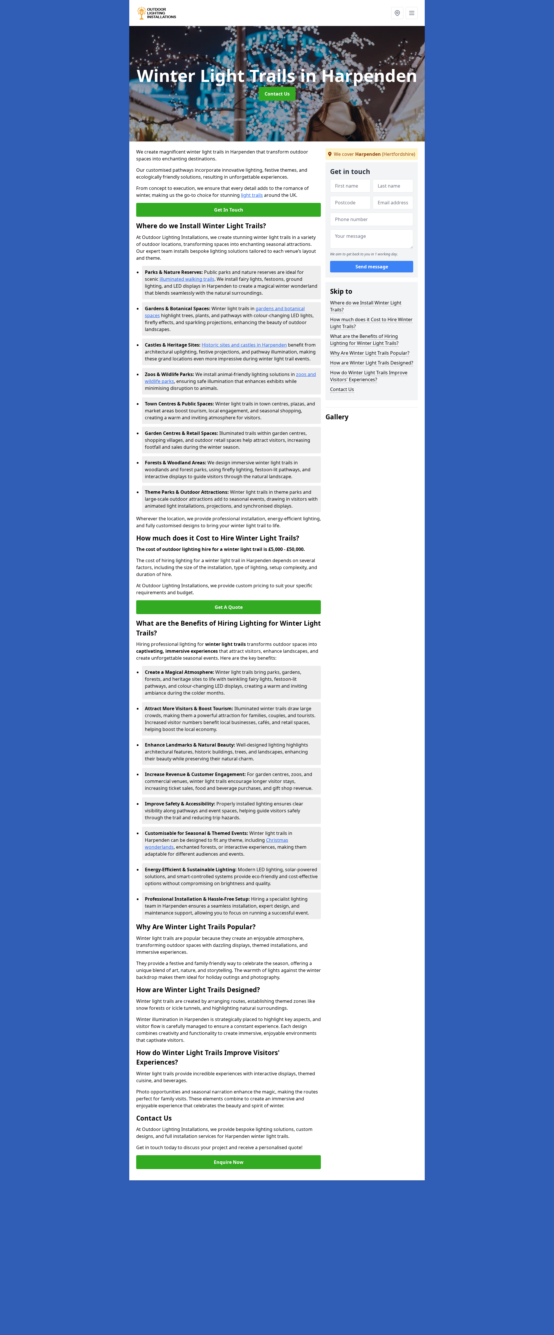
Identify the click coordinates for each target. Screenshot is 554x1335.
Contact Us (277, 94)
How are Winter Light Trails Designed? (371, 363)
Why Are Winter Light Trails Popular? (369, 353)
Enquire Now (229, 1162)
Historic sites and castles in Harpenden (244, 345)
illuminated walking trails (187, 279)
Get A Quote (229, 607)
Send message (371, 267)
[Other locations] (397, 13)
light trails (252, 195)
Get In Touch (228, 210)
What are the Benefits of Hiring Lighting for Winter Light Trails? (364, 339)
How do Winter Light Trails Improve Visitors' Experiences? (368, 376)
